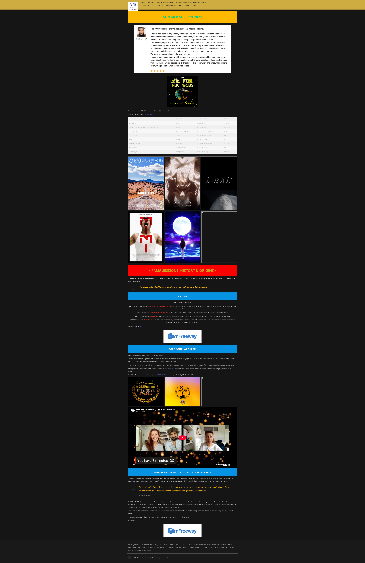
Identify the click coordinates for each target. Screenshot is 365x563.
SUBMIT (186, 5)
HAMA (133, 365)
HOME (143, 3)
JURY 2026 (151, 3)
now (140, 326)
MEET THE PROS (142, 547)
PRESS (232, 547)
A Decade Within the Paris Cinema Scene (200, 547)
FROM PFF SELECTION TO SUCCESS (152, 5)
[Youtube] (236, 2)
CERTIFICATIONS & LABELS (221, 547)
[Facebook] (229, 2)
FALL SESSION (148, 114)
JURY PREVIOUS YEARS (147, 545)
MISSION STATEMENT (181, 547)
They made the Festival (165, 3)
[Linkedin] (233, 2)
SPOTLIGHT (161, 375)
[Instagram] (231, 2)
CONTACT (131, 550)
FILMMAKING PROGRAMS (173, 5)
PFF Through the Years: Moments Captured (191, 3)
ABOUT (194, 5)
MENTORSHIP (132, 547)
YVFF (171, 369)
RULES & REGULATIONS (161, 547)
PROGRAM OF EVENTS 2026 (143, 550)
